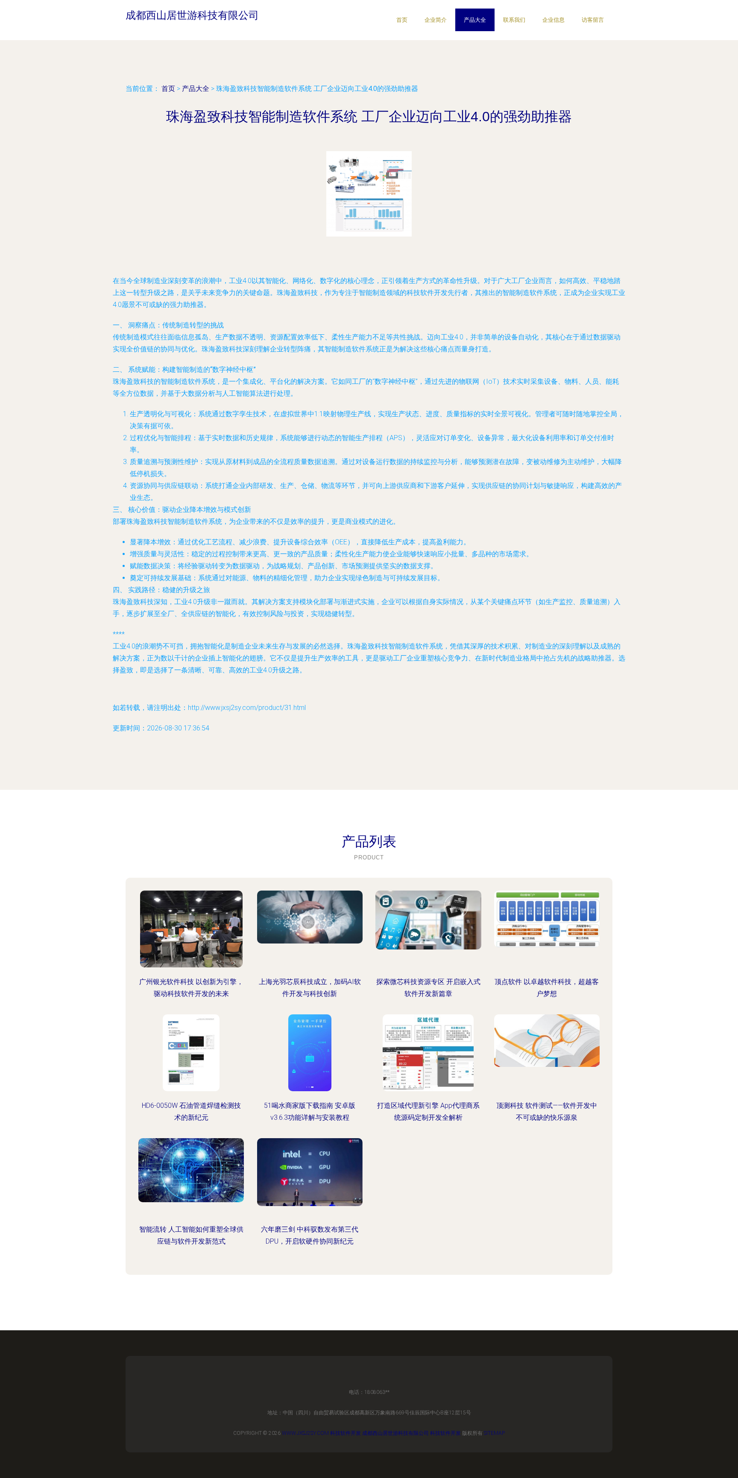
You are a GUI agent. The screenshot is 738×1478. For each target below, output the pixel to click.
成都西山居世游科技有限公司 (395, 1433)
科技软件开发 (345, 1433)
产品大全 (475, 20)
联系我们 (514, 20)
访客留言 (593, 20)
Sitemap (494, 1433)
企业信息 (553, 20)
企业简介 (436, 20)
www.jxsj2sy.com (305, 1433)
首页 (401, 20)
